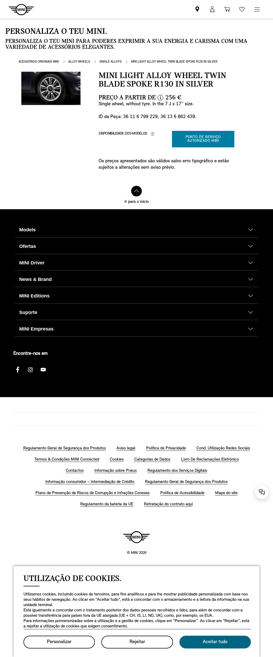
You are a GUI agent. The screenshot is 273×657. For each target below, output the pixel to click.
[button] (212, 9)
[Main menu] (257, 9)
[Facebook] (17, 369)
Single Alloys (110, 61)
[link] (197, 9)
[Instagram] (30, 369)
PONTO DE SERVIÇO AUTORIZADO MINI (203, 139)
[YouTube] (43, 369)
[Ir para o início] (136, 191)
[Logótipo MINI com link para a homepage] (136, 537)
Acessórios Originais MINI (39, 61)
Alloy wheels (79, 61)
